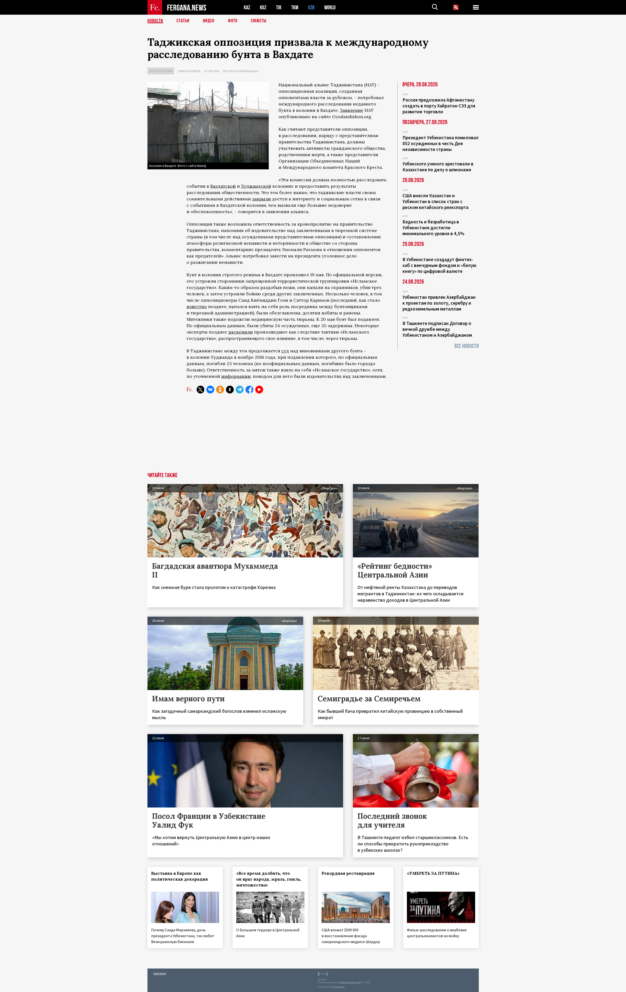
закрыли (261, 199)
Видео (208, 20)
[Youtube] (259, 389)
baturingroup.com (350, 982)
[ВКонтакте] (210, 389)
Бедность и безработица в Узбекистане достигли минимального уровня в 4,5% (433, 227)
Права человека (189, 71)
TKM (294, 7)
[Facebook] (249, 389)
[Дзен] (230, 389)
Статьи (183, 20)
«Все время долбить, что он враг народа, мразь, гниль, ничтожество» (268, 879)
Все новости (466, 346)
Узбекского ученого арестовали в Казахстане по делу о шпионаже (437, 167)
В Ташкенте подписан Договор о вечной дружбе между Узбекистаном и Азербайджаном (437, 329)
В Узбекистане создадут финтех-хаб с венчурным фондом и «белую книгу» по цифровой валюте (439, 265)
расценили (240, 332)
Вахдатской (223, 186)
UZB (311, 7)
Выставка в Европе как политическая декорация (179, 876)
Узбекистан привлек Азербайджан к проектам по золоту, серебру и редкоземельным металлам (439, 303)
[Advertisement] (313, 436)
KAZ (247, 7)
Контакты (160, 973)
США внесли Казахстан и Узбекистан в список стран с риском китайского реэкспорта (435, 201)
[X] (200, 389)
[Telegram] (240, 389)
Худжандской (256, 186)
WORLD (329, 7)
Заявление (351, 110)
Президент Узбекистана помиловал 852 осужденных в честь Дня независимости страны (440, 143)
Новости (155, 20)
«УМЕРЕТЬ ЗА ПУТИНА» (433, 873)
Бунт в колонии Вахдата (240, 71)
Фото (232, 20)
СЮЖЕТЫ (259, 20)
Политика (211, 71)
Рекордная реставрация (348, 873)
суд (285, 351)
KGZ (263, 7)
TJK (278, 7)
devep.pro (339, 986)
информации (236, 376)
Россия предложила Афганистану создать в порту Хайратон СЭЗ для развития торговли (438, 106)
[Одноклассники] (220, 389)
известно (197, 306)
